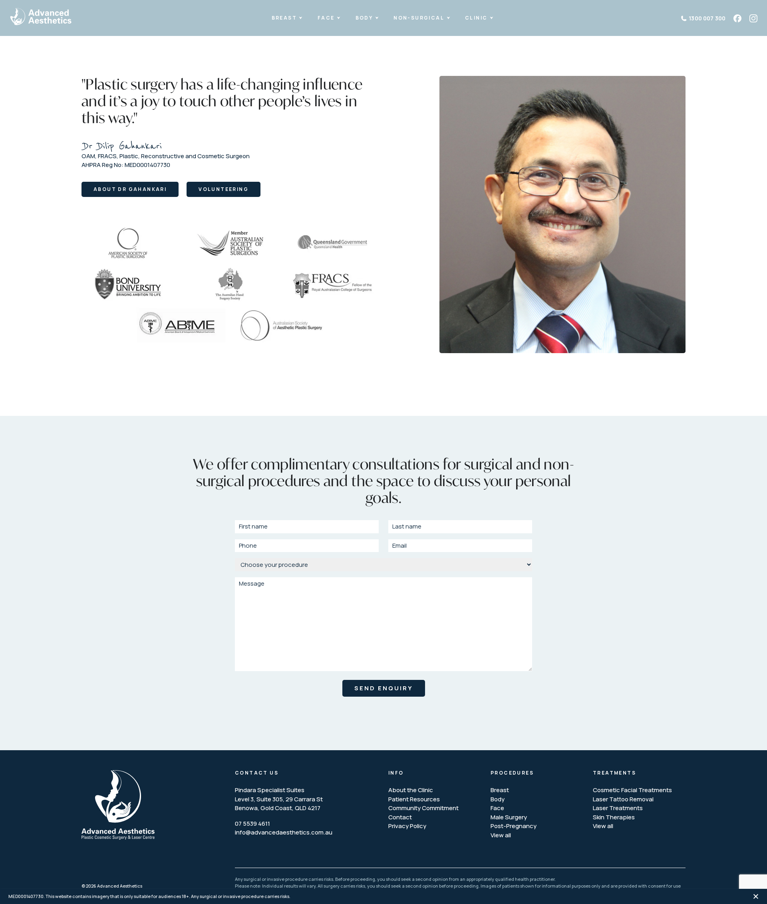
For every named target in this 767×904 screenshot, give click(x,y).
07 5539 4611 (252, 823)
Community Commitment (423, 808)
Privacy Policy (407, 826)
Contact (400, 817)
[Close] (756, 896)
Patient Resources (414, 799)
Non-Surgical (418, 17)
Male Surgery (509, 817)
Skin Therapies (614, 817)
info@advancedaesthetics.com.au (283, 832)
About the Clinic (410, 790)
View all (501, 835)
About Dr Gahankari (130, 189)
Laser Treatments (618, 808)
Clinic (476, 17)
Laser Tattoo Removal (623, 799)
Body (364, 17)
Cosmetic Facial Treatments (632, 790)
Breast (284, 17)
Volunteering (223, 189)
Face (326, 17)
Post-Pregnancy (514, 826)
